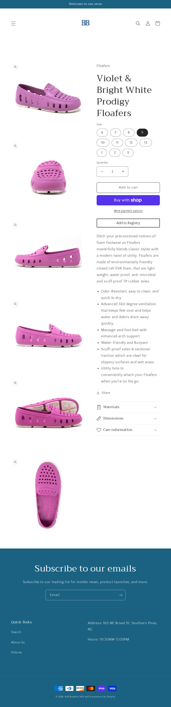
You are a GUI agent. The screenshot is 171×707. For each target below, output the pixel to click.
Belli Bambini (72, 697)
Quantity (102, 162)
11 (117, 142)
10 (103, 142)
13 (145, 142)
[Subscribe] (120, 595)
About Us (18, 642)
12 (131, 142)
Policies (16, 652)
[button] (13, 23)
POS (82, 697)
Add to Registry (128, 223)
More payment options (128, 210)
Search (16, 632)
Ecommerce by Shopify (102, 697)
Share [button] (106, 393)
